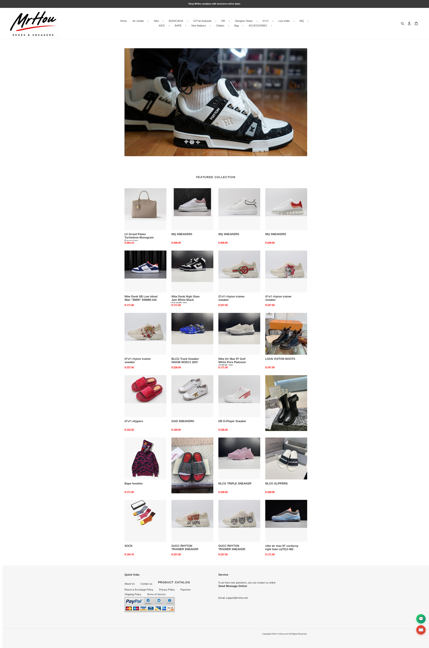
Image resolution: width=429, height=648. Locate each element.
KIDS (162, 25)
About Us (130, 583)
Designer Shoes (244, 20)
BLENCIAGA (176, 20)
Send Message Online (232, 586)
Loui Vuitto (284, 20)
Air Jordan (138, 20)
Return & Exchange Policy (139, 589)
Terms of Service (156, 594)
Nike (156, 20)
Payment (185, 589)
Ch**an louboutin (202, 20)
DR (223, 20)
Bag (236, 25)
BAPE (178, 25)
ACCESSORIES (258, 25)
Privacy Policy (167, 589)
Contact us (146, 583)
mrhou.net (283, 634)
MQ (302, 20)
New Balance (198, 25)
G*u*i (265, 20)
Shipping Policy (133, 594)
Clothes (220, 25)
